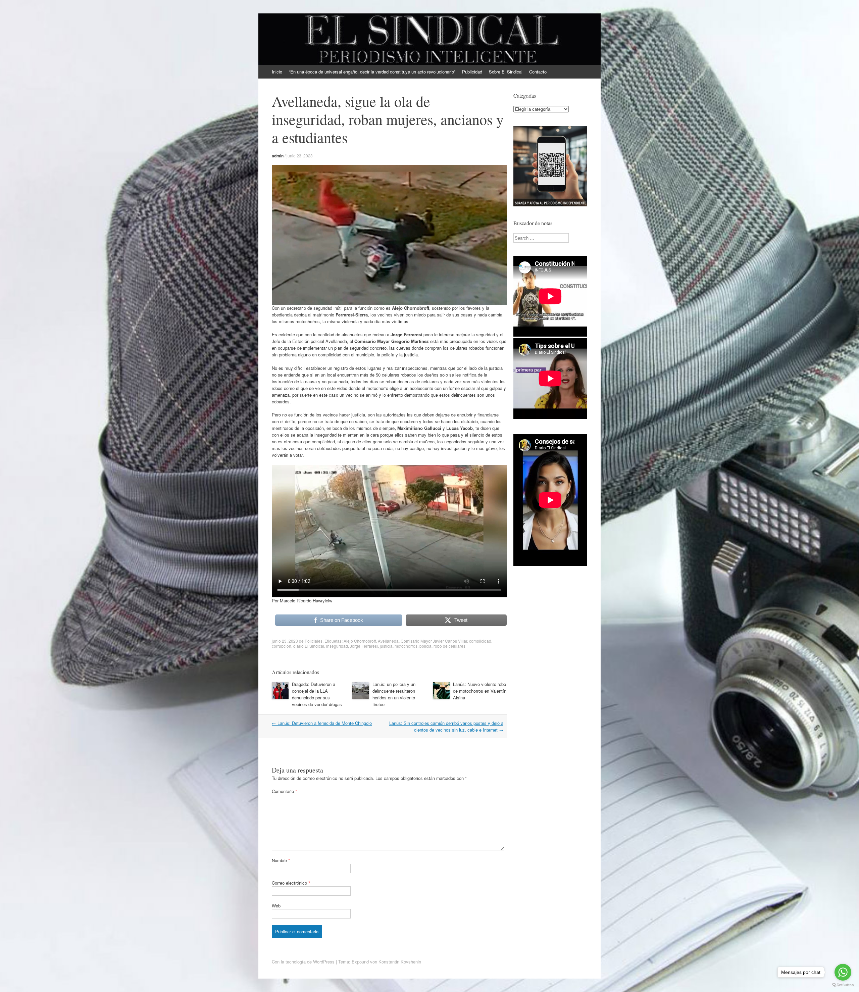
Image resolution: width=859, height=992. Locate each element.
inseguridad (337, 646)
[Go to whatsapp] (843, 972)
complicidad (480, 641)
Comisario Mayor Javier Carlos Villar (434, 641)
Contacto (538, 71)
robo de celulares (449, 646)
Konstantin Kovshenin (399, 961)
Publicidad (472, 71)
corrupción (281, 646)
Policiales (313, 641)
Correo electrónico (291, 883)
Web (276, 905)
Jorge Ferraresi (364, 646)
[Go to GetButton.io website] (843, 985)
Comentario (284, 791)
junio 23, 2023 (300, 155)
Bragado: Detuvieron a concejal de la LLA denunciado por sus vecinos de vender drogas (317, 694)
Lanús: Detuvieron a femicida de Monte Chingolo (322, 723)
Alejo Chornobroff (360, 641)
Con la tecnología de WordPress (303, 961)
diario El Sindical (308, 646)
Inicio (277, 71)
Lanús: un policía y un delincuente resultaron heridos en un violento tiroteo (393, 694)
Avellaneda (388, 641)
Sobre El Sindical (505, 71)
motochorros (406, 646)
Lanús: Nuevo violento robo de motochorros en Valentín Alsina (479, 691)
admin (278, 156)
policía (425, 646)
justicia (386, 646)
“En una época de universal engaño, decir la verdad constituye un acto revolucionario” (372, 71)
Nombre (281, 860)
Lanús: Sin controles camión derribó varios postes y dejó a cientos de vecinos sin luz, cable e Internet (446, 726)
